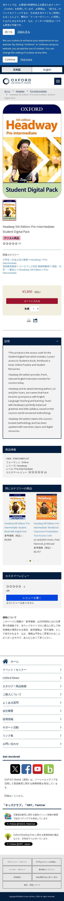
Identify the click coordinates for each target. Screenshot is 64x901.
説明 (7, 341)
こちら (14, 795)
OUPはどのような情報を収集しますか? (48, 862)
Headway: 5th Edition (30, 269)
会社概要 (8, 710)
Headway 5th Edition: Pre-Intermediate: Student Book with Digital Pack (17, 527)
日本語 (17, 69)
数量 (27, 308)
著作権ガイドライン (47, 869)
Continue (10, 59)
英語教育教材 (10, 266)
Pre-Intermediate (38, 91)
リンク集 (8, 735)
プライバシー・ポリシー (17, 862)
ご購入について (12, 694)
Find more (26, 59)
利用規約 (17, 877)
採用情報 (8, 719)
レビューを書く (32, 597)
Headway (20, 91)
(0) (19, 243)
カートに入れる (32, 301)
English (47, 69)
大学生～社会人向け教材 (15, 259)
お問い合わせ (11, 743)
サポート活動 (11, 727)
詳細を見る (24, 32)
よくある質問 (11, 702)
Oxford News (11, 677)
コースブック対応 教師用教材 (34, 266)
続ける (8, 32)
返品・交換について (32, 885)
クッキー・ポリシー (17, 869)
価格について (10, 617)
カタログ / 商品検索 (14, 686)
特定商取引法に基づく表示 (46, 877)
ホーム (7, 91)
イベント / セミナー (14, 669)
